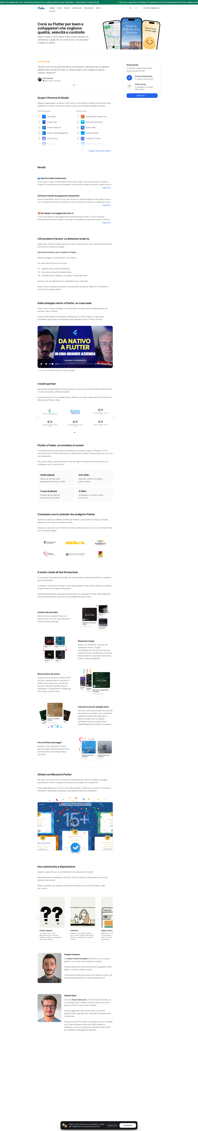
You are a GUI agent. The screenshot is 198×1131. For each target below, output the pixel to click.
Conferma (128, 1125)
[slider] (52, 364)
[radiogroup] (76, 8)
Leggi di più (112, 1125)
